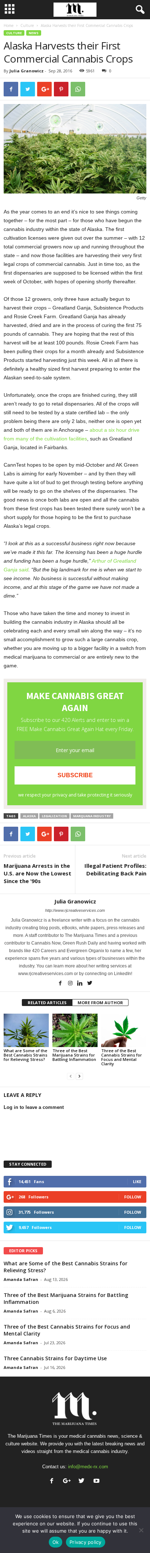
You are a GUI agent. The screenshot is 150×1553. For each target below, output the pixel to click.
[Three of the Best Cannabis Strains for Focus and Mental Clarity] (123, 1030)
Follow (132, 1196)
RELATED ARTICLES (47, 1002)
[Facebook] (61, 983)
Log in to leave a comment (34, 1107)
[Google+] (68, 1481)
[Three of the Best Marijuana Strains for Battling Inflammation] (75, 1030)
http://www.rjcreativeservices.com (75, 910)
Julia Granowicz (26, 70)
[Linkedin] (81, 983)
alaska (29, 816)
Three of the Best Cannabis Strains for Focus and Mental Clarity (121, 1057)
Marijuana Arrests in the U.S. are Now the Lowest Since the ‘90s (37, 873)
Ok (55, 1542)
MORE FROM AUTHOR (100, 1002)
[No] (141, 1530)
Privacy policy (86, 1542)
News (34, 33)
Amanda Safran (21, 1279)
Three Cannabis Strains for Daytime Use (55, 1358)
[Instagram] (71, 983)
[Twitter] (90, 983)
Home (8, 25)
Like (137, 1181)
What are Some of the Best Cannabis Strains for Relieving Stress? (25, 1055)
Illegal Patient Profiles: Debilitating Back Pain (115, 869)
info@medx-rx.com (88, 1466)
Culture (27, 25)
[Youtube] (97, 1481)
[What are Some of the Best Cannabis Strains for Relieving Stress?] (26, 1030)
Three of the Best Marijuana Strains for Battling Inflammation (74, 1055)
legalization (54, 816)
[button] (139, 10)
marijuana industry (92, 816)
